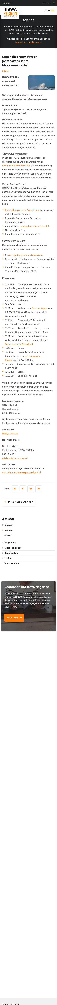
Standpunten (11, 553)
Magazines (10, 542)
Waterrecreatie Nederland (19, 343)
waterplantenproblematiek (35, 226)
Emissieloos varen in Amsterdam (22, 210)
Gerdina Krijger (40, 308)
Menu (47, 10)
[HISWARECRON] (10, 12)
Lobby (7, 558)
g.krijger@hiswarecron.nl (15, 458)
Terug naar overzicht (20, 502)
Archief (7, 535)
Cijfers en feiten (12, 548)
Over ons (48, 3)
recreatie (20, 42)
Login (43, 3)
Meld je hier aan (10, 433)
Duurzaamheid (11, 563)
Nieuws (8, 525)
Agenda (8, 530)
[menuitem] (47, 10)
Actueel (8, 519)
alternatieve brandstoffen (16, 165)
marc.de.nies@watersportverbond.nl (21, 472)
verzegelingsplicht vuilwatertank (25, 255)
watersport (35, 42)
